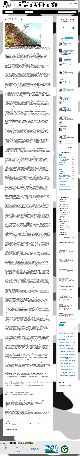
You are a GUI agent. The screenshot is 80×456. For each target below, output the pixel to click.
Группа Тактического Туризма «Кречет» (64, 184)
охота (60, 358)
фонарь (69, 375)
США (69, 369)
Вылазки (65, 136)
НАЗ (65, 352)
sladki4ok (62, 214)
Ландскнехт (63, 351)
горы (60, 342)
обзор (65, 355)
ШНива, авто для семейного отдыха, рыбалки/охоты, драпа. (66, 90)
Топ (60, 154)
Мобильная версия (34, 448)
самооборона (62, 366)
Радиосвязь (63, 363)
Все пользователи (71, 32)
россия (70, 363)
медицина (62, 352)
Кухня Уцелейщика (63, 178)
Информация (41, 2)
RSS (73, 147)
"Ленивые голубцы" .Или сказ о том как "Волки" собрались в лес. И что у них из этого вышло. (66, 315)
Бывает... (69, 136)
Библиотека (61, 165)
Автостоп (63, 332)
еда (60, 347)
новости (68, 352)
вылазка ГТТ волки (71, 338)
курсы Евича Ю (71, 349)
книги (64, 348)
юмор (70, 377)
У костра (61, 167)
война (69, 335)
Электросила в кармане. (67, 118)
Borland (60, 278)
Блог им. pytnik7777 (62, 309)
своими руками (68, 366)
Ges (61, 202)
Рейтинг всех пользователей (69, 237)
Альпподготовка (63, 169)
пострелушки (68, 360)
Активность (35, 2)
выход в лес (70, 339)
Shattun (62, 229)
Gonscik (62, 204)
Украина (66, 374)
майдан (73, 351)
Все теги (62, 325)
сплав (62, 369)
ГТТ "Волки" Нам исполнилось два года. (66, 286)
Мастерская (62, 173)
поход (73, 360)
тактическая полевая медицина (67, 370)
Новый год (72, 352)
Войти (6, 447)
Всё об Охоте (66, 82)
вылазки (62, 339)
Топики (24, 2)
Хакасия (73, 375)
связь (72, 366)
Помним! (60, 61)
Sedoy (61, 217)
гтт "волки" (68, 342)
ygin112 (62, 208)
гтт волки (72, 342)
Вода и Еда (8, 421)
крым (68, 349)
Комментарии (69, 38)
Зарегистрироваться (9, 448)
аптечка (73, 332)
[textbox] (67, 329)
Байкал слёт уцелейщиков (68, 333)
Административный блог (67, 43)
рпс (73, 363)
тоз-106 (73, 372)
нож (61, 354)
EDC (60, 332)
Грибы (62, 342)
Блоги (28, 2)
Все (16, 12)
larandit (62, 223)
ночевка (66, 354)
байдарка (61, 333)
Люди (31, 2)
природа (71, 361)
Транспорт (65, 89)
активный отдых (68, 332)
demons (62, 225)
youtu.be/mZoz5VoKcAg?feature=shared (66, 119)
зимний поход (71, 347)
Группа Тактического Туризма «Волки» (64, 160)
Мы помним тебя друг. (63, 144)
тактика (72, 369)
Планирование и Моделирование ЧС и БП (65, 188)
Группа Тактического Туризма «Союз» (65, 279)
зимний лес (67, 347)
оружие (69, 357)
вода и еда (66, 335)
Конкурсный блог (63, 157)
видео (62, 335)
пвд (67, 359)
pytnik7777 (62, 221)
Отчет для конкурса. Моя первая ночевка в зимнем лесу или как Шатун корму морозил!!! (66, 247)
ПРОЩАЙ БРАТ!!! (66, 44)
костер (65, 349)
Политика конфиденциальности (36, 445)
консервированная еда (70, 348)
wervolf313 (62, 201)
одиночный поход (70, 355)
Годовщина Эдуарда (67, 60)
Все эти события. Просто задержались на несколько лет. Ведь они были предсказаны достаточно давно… (66, 54)
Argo (61, 219)
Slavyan (62, 206)
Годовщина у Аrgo (66, 98)
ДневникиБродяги (69, 345)
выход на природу (67, 341)
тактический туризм (65, 372)
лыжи (70, 351)
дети (68, 344)
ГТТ (65, 342)
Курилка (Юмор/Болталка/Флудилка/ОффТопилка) (65, 176)
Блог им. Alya (66, 64)
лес (68, 351)
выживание (66, 336)
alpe (61, 230)
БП (74, 333)
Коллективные (21, 12)
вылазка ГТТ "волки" (63, 338)
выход (66, 339)
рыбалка (62, 365)
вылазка (72, 336)
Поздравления (72, 358)
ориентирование (63, 357)
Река (67, 363)
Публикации (64, 39)
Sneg (60, 299)
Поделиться (14, 424)
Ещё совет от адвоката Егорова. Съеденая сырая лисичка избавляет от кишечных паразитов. (66, 68)
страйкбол (66, 369)
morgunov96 (63, 227)
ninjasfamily (36, 423)
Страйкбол (61, 171)
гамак (73, 341)
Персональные (29, 12)
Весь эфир (70, 147)
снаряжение (63, 368)
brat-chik (60, 250)
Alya (61, 210)
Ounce (61, 199)
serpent (62, 234)
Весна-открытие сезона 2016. (64, 306)
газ (71, 341)
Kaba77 (62, 232)
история (61, 348)
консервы (61, 349)
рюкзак (68, 365)
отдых (73, 357)
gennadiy (62, 216)
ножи (63, 354)
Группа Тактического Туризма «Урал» (64, 181)
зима (63, 347)
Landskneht (63, 212)
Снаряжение (66, 117)
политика (62, 360)
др (74, 345)
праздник (67, 361)
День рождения (63, 344)
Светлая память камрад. (63, 99)
